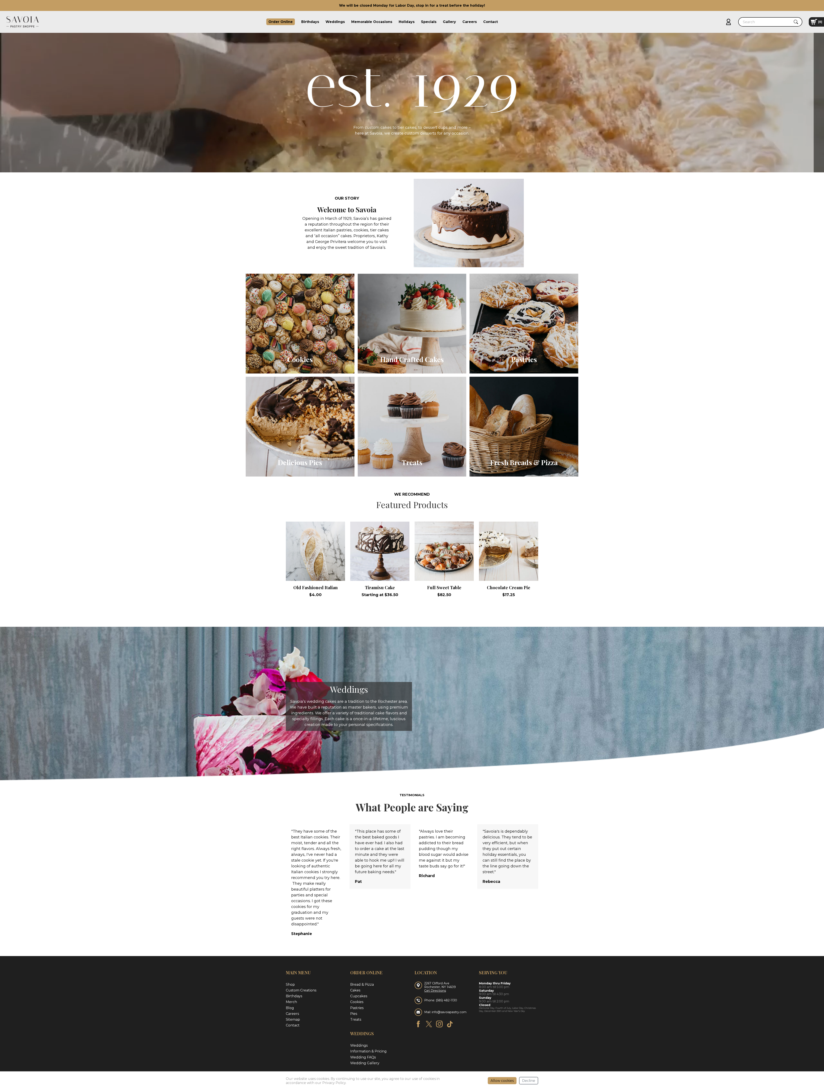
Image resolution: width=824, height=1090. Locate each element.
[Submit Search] (796, 22)
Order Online (280, 22)
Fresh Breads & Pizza (524, 462)
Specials (428, 22)
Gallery (449, 22)
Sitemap (293, 1019)
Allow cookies (502, 1081)
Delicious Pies (300, 462)
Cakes (355, 990)
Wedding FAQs (363, 1057)
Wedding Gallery (364, 1063)
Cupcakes (358, 996)
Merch (291, 1002)
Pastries (524, 359)
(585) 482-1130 (446, 1000)
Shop (290, 984)
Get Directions (435, 991)
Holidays (407, 22)
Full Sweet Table (444, 587)
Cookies (300, 359)
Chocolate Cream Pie (508, 587)
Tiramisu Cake (380, 587)
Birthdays (310, 22)
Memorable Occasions (371, 22)
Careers (469, 22)
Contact (490, 22)
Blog (290, 1008)
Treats (412, 462)
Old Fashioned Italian (315, 587)
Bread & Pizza (362, 984)
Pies (353, 1014)
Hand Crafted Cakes (412, 359)
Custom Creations (301, 990)
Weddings (335, 22)
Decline (528, 1081)
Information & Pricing (368, 1051)
